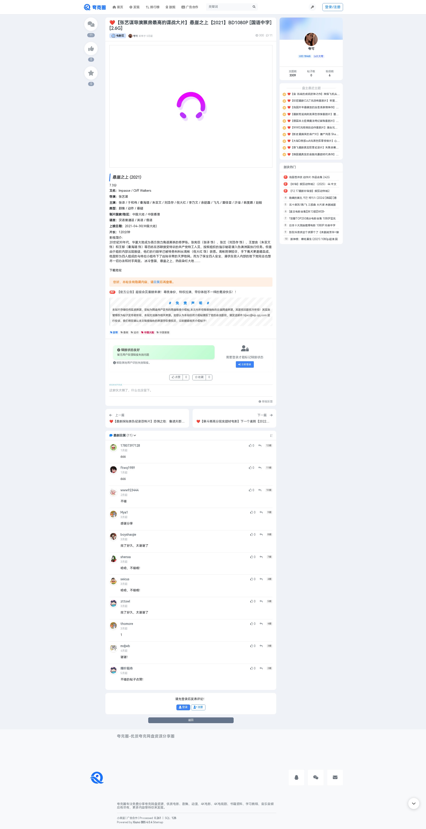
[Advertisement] (311, 313)
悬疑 (125, 332)
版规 (171, 7)
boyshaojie (128, 534)
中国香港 (164, 332)
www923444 (129, 490)
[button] (134, 435)
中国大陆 (149, 332)
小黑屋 (121, 818)
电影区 (120, 35)
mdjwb (125, 646)
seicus (124, 579)
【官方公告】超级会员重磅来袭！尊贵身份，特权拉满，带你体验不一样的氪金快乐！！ (177, 292)
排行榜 (154, 7)
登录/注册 (333, 7)
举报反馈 (266, 401)
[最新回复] (91, 24)
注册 (200, 707)
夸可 (135, 35)
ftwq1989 (127, 468)
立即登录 (246, 364)
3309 (293, 75)
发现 (136, 7)
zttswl (125, 601)
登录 (184, 707)
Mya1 (124, 512)
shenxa (125, 557)
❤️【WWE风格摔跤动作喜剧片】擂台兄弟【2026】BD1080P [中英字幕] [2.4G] (334, 127)
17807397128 (130, 445)
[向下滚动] (413, 803)
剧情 (115, 332)
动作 (136, 332)
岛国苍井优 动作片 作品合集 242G (309, 177)
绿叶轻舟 (126, 668)
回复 (157, 282)
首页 (119, 7)
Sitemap (158, 822)
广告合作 (132, 818)
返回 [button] (190, 720)
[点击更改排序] (271, 435)
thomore (126, 624)
